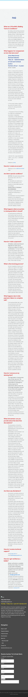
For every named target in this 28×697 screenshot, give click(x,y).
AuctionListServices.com (6, 648)
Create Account (4, 633)
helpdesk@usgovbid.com (16, 555)
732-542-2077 (13, 554)
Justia (14, 163)
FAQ (3, 643)
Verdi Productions (14, 694)
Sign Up (3, 678)
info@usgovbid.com (15, 575)
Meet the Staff (5, 641)
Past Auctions (4, 636)
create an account (20, 168)
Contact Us (3, 645)
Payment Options (5, 631)
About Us (3, 638)
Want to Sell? (4, 629)
